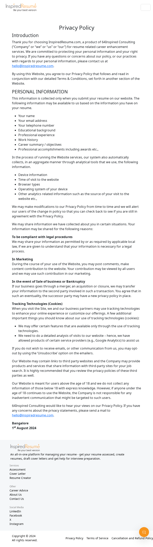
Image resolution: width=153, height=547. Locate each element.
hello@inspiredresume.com (32, 66)
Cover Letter (18, 474)
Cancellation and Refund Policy (132, 538)
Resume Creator (20, 478)
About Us (16, 494)
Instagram (17, 524)
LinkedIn (15, 511)
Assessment (18, 469)
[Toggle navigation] (146, 7)
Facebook (16, 515)
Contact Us (17, 499)
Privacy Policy (74, 538)
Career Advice (19, 490)
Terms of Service (97, 538)
